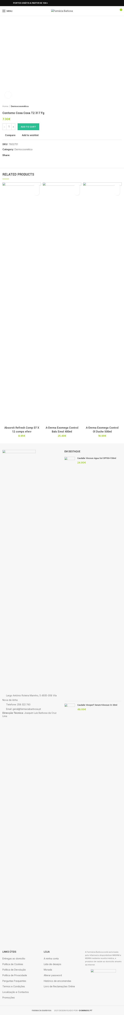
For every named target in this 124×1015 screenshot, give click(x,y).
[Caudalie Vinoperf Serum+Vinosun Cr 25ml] (69, 824)
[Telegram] (28, 155)
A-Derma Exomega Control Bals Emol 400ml (62, 429)
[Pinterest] (21, 155)
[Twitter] (17, 155)
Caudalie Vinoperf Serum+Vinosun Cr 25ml (97, 705)
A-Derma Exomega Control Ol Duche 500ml (102, 429)
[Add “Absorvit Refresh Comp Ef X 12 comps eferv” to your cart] (36, 192)
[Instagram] (8, 3)
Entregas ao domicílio (13, 958)
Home (5, 106)
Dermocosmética (20, 106)
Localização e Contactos (15, 992)
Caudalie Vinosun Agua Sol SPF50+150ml (96, 458)
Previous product (113, 106)
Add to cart (28, 126)
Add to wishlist (30, 135)
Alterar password (53, 975)
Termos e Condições (13, 986)
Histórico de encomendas (57, 981)
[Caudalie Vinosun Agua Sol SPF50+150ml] (69, 578)
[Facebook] (4, 3)
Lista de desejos (52, 964)
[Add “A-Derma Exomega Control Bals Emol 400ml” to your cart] (77, 192)
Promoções (8, 997)
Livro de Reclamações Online (59, 986)
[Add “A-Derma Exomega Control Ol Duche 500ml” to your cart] (117, 192)
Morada (48, 969)
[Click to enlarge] (8, 95)
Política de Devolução (14, 969)
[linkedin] (24, 155)
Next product (120, 106)
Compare (10, 135)
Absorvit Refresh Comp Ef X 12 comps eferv (21, 429)
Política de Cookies (12, 964)
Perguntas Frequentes (14, 981)
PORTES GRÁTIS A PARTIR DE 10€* (30, 3)
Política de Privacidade (14, 975)
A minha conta (51, 958)
